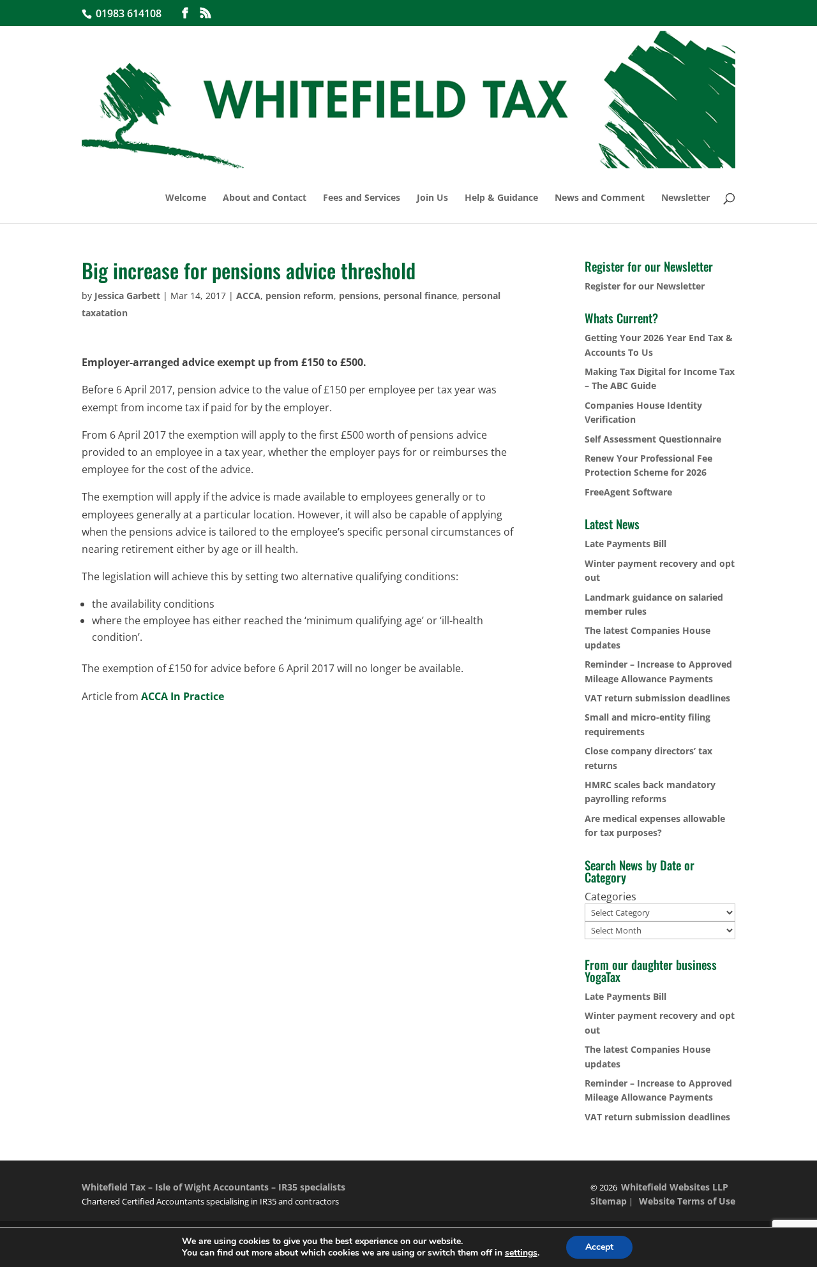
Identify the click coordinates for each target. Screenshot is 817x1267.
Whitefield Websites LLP (674, 1187)
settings (521, 1253)
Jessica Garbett (127, 295)
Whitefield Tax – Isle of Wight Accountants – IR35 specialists (213, 1187)
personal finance (420, 295)
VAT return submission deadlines (657, 698)
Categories (610, 897)
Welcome (185, 198)
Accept (599, 1247)
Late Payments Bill (625, 544)
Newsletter (685, 198)
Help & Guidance (501, 198)
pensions (359, 295)
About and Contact (264, 198)
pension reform (300, 295)
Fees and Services (361, 198)
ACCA (248, 295)
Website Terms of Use (687, 1201)
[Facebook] (185, 13)
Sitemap (608, 1201)
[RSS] (205, 13)
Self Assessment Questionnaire (653, 439)
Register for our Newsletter (645, 286)
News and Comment (600, 198)
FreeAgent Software (628, 492)
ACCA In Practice (181, 696)
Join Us (432, 198)
